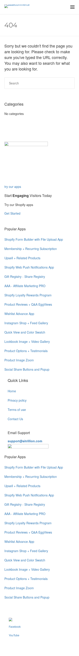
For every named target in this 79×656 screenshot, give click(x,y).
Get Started (12, 213)
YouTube (14, 635)
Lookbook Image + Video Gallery (27, 341)
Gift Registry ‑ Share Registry (24, 276)
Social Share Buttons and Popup (26, 369)
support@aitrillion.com (25, 441)
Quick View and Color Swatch (24, 332)
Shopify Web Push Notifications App (29, 267)
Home (12, 391)
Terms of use (17, 409)
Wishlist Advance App (19, 313)
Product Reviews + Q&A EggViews (28, 304)
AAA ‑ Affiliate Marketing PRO (24, 286)
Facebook (15, 626)
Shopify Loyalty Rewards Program (28, 295)
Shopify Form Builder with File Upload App (33, 239)
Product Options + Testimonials (26, 351)
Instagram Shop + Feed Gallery (26, 323)
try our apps (12, 186)
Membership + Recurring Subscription (30, 248)
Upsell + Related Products (22, 258)
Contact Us (15, 419)
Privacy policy (17, 400)
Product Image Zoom (19, 360)
